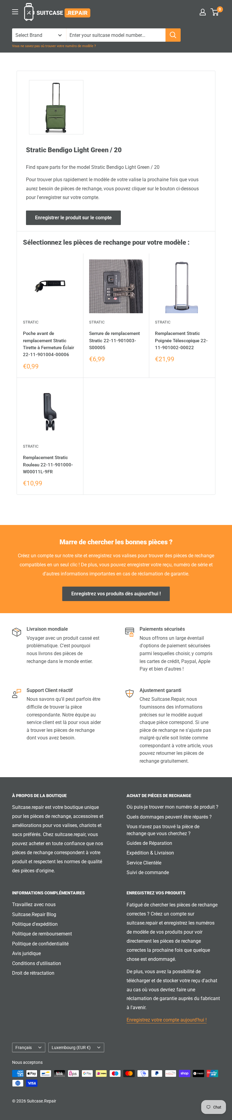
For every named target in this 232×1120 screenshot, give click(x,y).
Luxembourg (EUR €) (71, 1047)
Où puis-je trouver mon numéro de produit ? (172, 807)
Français (23, 1047)
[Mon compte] (203, 12)
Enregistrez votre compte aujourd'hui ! (167, 1020)
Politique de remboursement (42, 934)
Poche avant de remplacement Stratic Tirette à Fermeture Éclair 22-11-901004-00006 (48, 344)
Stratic (30, 322)
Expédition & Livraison (150, 853)
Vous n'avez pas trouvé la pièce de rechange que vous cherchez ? (163, 830)
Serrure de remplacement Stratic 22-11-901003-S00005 (114, 340)
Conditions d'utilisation (36, 963)
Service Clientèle (144, 863)
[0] (215, 12)
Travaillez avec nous (34, 904)
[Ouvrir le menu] (15, 11)
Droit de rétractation (33, 973)
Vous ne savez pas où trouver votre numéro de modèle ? (54, 46)
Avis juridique (26, 953)
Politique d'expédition (35, 924)
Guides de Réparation (149, 843)
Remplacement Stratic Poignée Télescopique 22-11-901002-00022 (181, 340)
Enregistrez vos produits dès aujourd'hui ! (116, 594)
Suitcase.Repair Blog (34, 914)
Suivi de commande (148, 872)
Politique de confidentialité (40, 944)
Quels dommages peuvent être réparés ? (169, 817)
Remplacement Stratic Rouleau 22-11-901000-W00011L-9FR (48, 465)
